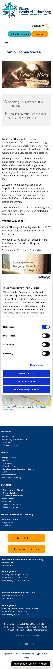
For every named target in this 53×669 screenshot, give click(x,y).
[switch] (46, 335)
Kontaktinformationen (21, 635)
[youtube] (26, 643)
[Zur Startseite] (26, 10)
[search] (47, 26)
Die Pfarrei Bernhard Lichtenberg (17, 514)
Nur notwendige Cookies (26, 389)
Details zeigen (37, 365)
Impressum (36, 635)
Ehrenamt (6, 484)
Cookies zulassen (26, 373)
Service (4, 452)
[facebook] (19, 643)
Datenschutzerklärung (24, 653)
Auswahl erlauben (26, 381)
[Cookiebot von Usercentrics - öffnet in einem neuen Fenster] (38, 278)
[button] (39, 34)
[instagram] (33, 643)
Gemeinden (6, 431)
